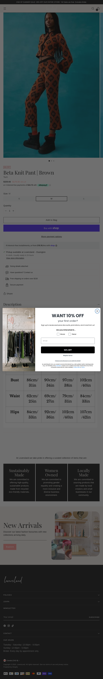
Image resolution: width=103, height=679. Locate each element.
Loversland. (58, 365)
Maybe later (68, 355)
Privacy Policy (77, 367)
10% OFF (68, 349)
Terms (83, 367)
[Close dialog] (97, 311)
